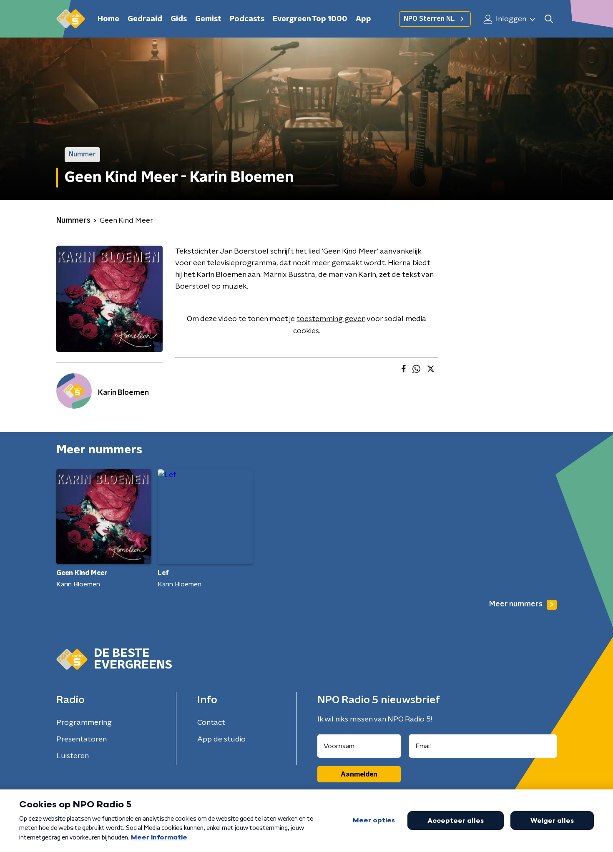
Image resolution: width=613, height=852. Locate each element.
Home (108, 19)
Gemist (208, 19)
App (363, 19)
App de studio (221, 739)
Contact (211, 722)
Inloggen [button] (510, 19)
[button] (548, 19)
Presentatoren (81, 739)
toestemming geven (330, 319)
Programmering (84, 722)
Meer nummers (516, 604)
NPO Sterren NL (429, 18)
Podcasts (247, 19)
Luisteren (72, 756)
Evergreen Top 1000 (310, 19)
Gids (179, 19)
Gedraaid (145, 19)
